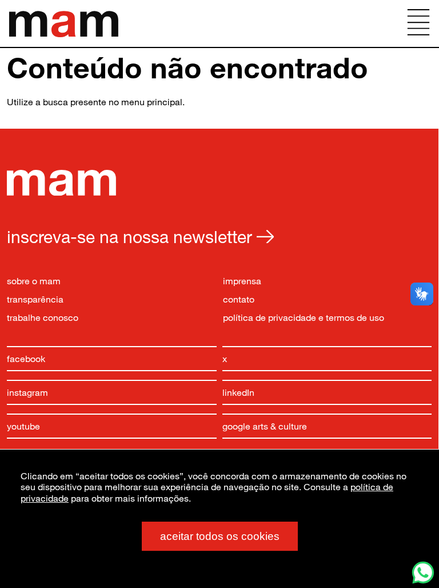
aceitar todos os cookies (220, 536)
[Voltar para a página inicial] (61, 191)
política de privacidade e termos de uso (303, 317)
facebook (26, 358)
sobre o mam (34, 280)
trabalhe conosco (42, 317)
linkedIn (238, 392)
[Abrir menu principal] (418, 23)
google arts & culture (264, 425)
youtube (23, 425)
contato (238, 298)
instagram (27, 392)
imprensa (242, 280)
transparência (35, 298)
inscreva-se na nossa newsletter (132, 236)
